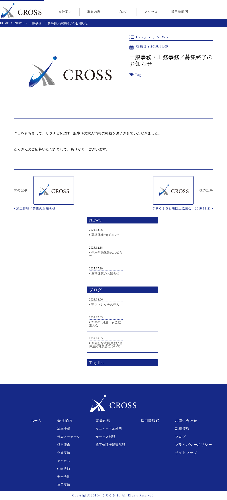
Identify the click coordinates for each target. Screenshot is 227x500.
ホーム (35, 421)
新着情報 (182, 429)
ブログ (122, 12)
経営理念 (63, 445)
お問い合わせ (186, 421)
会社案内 (65, 12)
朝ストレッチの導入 (105, 304)
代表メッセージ (68, 437)
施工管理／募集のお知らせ (36, 208)
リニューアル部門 (109, 429)
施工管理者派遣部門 (110, 445)
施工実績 (63, 484)
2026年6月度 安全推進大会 (105, 324)
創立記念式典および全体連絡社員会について (105, 345)
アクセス (150, 12)
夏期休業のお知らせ (105, 235)
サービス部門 (105, 437)
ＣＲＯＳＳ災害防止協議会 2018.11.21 (181, 208)
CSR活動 (63, 468)
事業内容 (93, 12)
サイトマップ (186, 453)
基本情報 (63, 429)
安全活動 (63, 476)
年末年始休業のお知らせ (105, 254)
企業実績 (63, 453)
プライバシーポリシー (193, 445)
